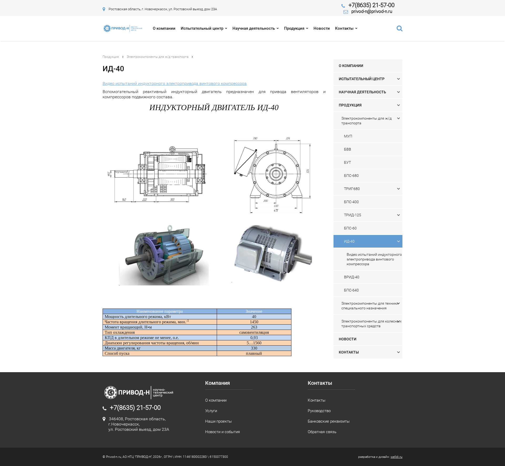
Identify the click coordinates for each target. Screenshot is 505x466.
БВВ (347, 149)
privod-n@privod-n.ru (371, 11)
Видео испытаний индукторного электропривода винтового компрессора (175, 83)
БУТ (347, 162)
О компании (164, 28)
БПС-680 (351, 175)
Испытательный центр (202, 28)
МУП (348, 136)
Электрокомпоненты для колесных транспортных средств (371, 323)
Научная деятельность (254, 28)
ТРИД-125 (352, 215)
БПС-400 (351, 202)
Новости (322, 28)
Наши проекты (218, 421)
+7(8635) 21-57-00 (372, 5)
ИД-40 (349, 241)
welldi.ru (396, 457)
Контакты (344, 28)
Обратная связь (322, 431)
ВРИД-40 (351, 277)
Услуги (211, 410)
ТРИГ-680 (352, 189)
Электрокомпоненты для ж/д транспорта (157, 57)
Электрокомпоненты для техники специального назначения (369, 305)
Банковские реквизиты (329, 421)
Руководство (319, 410)
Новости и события (222, 431)
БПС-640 (351, 290)
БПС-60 (350, 228)
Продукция (294, 28)
